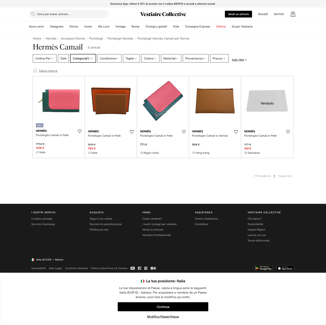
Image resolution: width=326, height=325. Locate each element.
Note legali (55, 268)
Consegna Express (197, 26)
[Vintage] (128, 26)
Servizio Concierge (43, 224)
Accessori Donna (73, 38)
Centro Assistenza (206, 219)
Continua (163, 306)
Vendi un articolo (238, 14)
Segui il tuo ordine (101, 219)
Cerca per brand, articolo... (53, 14)
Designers (56, 26)
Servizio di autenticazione (106, 224)
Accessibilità (38, 268)
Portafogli (96, 38)
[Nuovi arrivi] (46, 26)
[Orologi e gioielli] (170, 26)
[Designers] (66, 26)
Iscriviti (279, 14)
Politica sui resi (99, 230)
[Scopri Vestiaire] (255, 26)
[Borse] (142, 26)
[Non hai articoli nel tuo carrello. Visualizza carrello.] (293, 14)
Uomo (88, 26)
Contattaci (201, 224)
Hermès (50, 38)
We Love (103, 26)
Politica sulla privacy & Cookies (109, 268)
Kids (176, 26)
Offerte (221, 26)
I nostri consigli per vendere (159, 224)
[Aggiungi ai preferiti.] (79, 131)
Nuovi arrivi (36, 26)
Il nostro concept (41, 219)
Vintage (120, 26)
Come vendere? (152, 219)
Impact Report (256, 230)
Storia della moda (258, 241)
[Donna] (81, 26)
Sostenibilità (255, 224)
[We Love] (112, 26)
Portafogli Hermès (120, 38)
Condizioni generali (76, 268)
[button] (293, 14)
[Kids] (182, 26)
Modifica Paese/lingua (163, 316)
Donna (73, 26)
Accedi (263, 14)
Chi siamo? (254, 219)
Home (37, 38)
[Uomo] (95, 26)
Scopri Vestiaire (242, 26)
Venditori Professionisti (156, 235)
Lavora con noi (257, 235)
